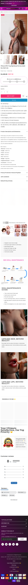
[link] (14, 196)
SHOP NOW (14, 5)
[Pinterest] (2, 544)
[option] (14, 34)
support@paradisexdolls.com (10, 536)
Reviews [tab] (4, 488)
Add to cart (10, 96)
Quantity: (2, 88)
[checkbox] (12, 495)
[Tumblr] (10, 544)
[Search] (19, 8)
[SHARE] (26, 96)
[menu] (1, 8)
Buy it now (14, 100)
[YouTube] (13, 544)
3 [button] (15, 203)
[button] (1, 60)
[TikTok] (6, 544)
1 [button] (12, 203)
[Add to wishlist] (23, 96)
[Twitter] (17, 544)
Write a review (14, 482)
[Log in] (22, 8)
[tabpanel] (14, 503)
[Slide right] (25, 443)
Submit (22, 539)
